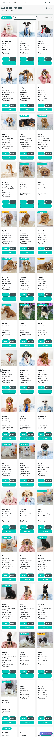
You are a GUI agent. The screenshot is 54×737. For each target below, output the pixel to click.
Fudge (22, 134)
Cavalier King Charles (9, 132)
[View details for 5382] (27, 592)
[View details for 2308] (9, 76)
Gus (3, 88)
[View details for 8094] (9, 358)
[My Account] (49, 2)
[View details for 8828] (9, 122)
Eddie (40, 463)
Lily (21, 604)
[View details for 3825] (27, 311)
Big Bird (41, 604)
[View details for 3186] (27, 76)
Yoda (40, 509)
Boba (40, 88)
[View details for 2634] (45, 170)
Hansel (4, 134)
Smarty (22, 701)
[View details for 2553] (45, 497)
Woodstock (24, 370)
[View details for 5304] (45, 544)
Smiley (22, 324)
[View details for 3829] (45, 311)
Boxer (22, 86)
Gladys (4, 652)
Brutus (4, 556)
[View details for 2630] (45, 219)
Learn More (9, 63)
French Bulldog (43, 507)
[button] (46, 2)
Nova (22, 652)
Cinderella (41, 370)
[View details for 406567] (27, 640)
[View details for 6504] (27, 688)
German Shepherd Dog (45, 554)
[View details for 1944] (27, 497)
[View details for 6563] (9, 688)
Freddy (40, 41)
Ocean (22, 556)
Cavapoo (23, 180)
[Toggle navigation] (4, 2)
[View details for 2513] (27, 358)
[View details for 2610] (27, 122)
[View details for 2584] (27, 544)
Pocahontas (6, 41)
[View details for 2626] (9, 311)
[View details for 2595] (45, 122)
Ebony (4, 604)
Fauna (4, 417)
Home (2, 10)
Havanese (23, 650)
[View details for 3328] (45, 404)
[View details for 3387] (9, 451)
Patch (22, 417)
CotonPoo (6, 461)
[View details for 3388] (27, 451)
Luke (22, 463)
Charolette (6, 509)
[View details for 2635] (27, 170)
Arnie (40, 324)
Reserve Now (24, 116)
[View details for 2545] (9, 544)
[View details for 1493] (9, 170)
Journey (23, 509)
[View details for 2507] (9, 404)
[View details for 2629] (9, 265)
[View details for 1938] (45, 451)
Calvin (4, 324)
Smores (5, 701)
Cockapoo (23, 368)
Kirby (22, 88)
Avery (40, 134)
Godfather (6, 370)
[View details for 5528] (9, 640)
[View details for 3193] (45, 76)
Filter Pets (7, 17)
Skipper (40, 701)
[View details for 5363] (45, 592)
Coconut (41, 231)
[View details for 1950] (9, 497)
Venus (40, 182)
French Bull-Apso (43, 461)
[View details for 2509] (45, 358)
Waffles (5, 277)
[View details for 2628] (27, 265)
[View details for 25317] (9, 592)
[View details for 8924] (9, 29)
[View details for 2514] (27, 404)
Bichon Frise (6, 39)
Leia (3, 463)
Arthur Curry (42, 417)
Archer (40, 556)
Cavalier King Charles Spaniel (29, 132)
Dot (21, 182)
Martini (5, 182)
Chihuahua (6, 368)
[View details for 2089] (45, 29)
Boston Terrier (25, 39)
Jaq (21, 41)
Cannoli (23, 277)
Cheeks (23, 321)
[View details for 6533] (45, 688)
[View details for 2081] (27, 29)
